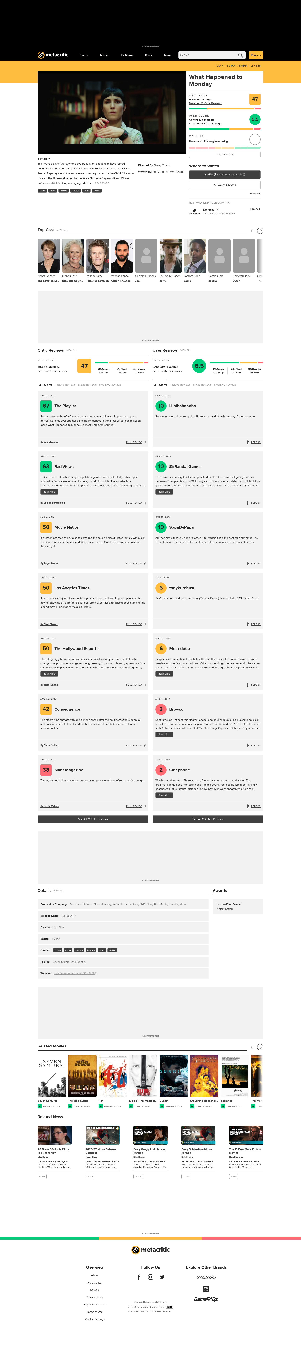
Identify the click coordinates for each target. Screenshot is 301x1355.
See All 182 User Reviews (208, 819)
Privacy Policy (94, 1297)
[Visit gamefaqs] (206, 1301)
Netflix (243, 65)
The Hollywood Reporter (71, 648)
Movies (104, 55)
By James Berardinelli (52, 502)
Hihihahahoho (177, 406)
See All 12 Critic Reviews (93, 819)
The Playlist (59, 406)
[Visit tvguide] (206, 1291)
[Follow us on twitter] (162, 1279)
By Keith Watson (49, 806)
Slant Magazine (63, 770)
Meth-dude (174, 648)
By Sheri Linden (49, 684)
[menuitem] (84, 55)
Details (44, 890)
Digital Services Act (95, 1304)
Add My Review (225, 154)
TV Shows (127, 55)
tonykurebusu (177, 588)
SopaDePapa (176, 527)
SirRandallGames (180, 466)
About (95, 1275)
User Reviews (165, 350)
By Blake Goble (48, 745)
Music (149, 55)
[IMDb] (169, 1307)
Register (256, 55)
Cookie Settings (95, 1319)
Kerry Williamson (175, 171)
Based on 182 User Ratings (205, 123)
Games (83, 55)
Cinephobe (174, 770)
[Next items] (260, 231)
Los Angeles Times (66, 588)
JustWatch (255, 193)
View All (62, 230)
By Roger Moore (49, 563)
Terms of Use (95, 1312)
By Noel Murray (49, 624)
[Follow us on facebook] (139, 1279)
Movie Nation (61, 527)
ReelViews (58, 466)
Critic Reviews (51, 350)
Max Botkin (159, 171)
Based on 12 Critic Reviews (205, 103)
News (167, 55)
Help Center (94, 1282)
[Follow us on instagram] (151, 1279)
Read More (49, 491)
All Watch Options (225, 185)
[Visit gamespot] (206, 1279)
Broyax (171, 709)
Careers (94, 1290)
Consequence (61, 709)
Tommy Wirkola (162, 165)
